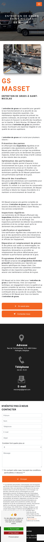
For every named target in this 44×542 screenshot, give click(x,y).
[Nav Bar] (39, 4)
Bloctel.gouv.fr (32, 519)
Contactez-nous (23, 314)
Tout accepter (14, 529)
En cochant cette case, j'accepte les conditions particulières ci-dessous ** (22, 471)
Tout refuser (14, 533)
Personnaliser (14, 537)
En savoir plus (23, 306)
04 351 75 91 (22, 370)
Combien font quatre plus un (13, 443)
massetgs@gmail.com (22, 390)
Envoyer (23, 479)
